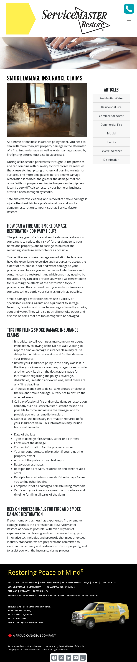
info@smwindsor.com (29, 622)
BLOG (95, 582)
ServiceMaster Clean (51, 595)
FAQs (86, 582)
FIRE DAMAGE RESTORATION (60, 586)
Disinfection (111, 160)
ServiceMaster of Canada (82, 595)
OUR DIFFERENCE (71, 582)
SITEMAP (12, 591)
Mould (111, 133)
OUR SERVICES (29, 582)
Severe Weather (111, 151)
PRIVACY (25, 591)
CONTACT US (109, 582)
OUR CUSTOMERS (49, 582)
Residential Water (111, 98)
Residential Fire (111, 107)
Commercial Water (111, 116)
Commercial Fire (111, 125)
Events (111, 142)
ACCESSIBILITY (40, 591)
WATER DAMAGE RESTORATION (25, 586)
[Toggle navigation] (129, 20)
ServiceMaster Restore (22, 595)
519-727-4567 (20, 618)
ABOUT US (13, 582)
